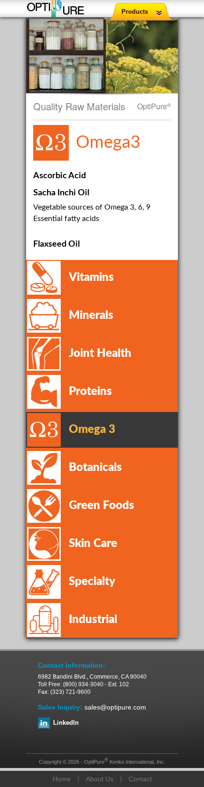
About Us (99, 779)
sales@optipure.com (115, 707)
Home (62, 779)
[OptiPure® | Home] (55, 9)
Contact (140, 779)
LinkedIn (66, 722)
